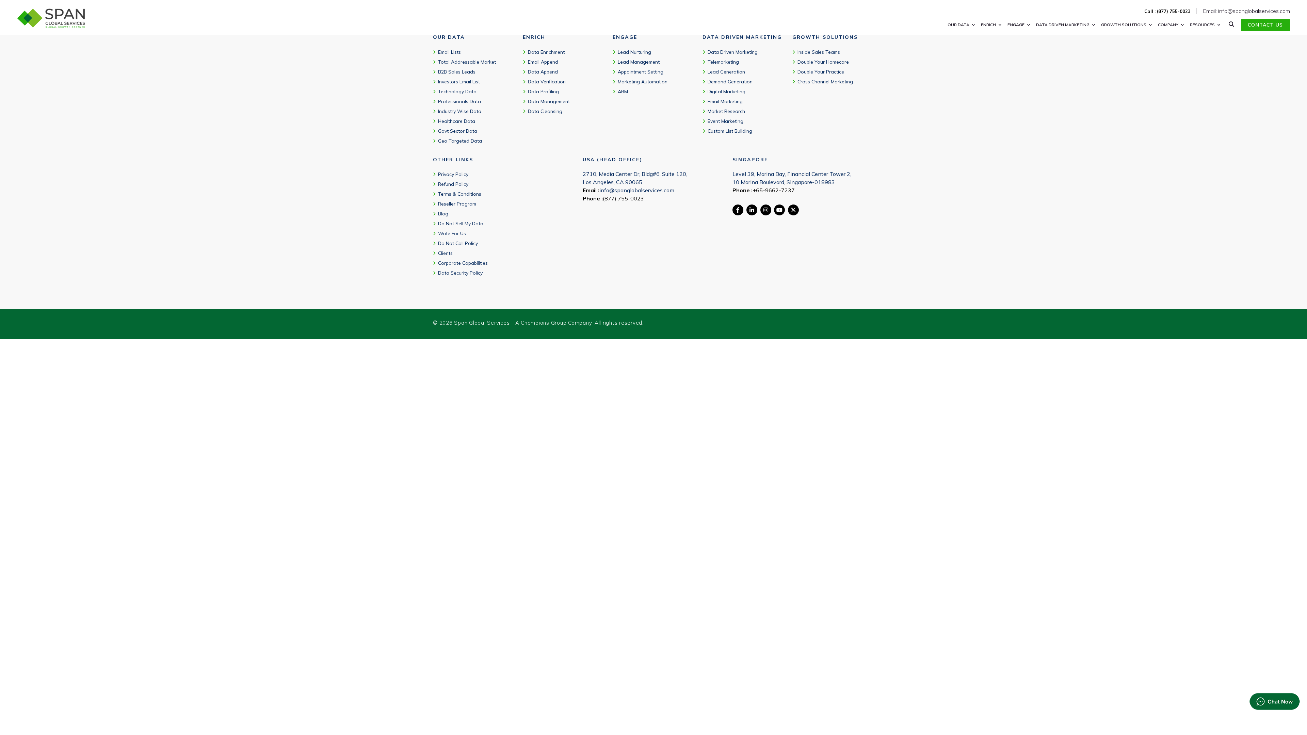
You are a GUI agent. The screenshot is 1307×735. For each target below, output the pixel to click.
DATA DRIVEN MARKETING (1063, 24)
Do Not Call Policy (458, 243)
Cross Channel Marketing (825, 82)
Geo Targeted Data (460, 141)
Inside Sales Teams (818, 52)
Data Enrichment (546, 52)
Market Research (726, 111)
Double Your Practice (820, 72)
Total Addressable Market (467, 62)
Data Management (549, 101)
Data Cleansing (545, 111)
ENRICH (988, 24)
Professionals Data (459, 101)
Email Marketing (725, 101)
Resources (1202, 24)
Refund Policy (453, 184)
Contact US (1265, 25)
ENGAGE (1015, 24)
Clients (445, 253)
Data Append (543, 72)
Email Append (543, 62)
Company (1168, 24)
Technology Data (457, 91)
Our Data (958, 24)
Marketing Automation (642, 82)
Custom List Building (730, 131)
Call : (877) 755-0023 (1167, 11)
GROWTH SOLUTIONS (1123, 24)
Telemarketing (723, 62)
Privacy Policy (453, 174)
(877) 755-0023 (623, 198)
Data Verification (547, 82)
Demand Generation (730, 82)
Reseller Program (457, 204)
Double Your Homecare (823, 62)
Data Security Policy (460, 273)
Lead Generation (726, 72)
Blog (443, 214)
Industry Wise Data (459, 111)
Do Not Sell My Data (460, 223)
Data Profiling (543, 91)
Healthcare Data (456, 121)
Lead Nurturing (634, 52)
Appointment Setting (640, 72)
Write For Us (452, 233)
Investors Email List (459, 82)
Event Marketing (725, 121)
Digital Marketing (726, 91)
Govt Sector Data (457, 131)
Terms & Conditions (459, 194)
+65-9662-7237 (774, 190)
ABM (623, 91)
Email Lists (449, 52)
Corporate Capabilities (463, 263)
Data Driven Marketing (733, 52)
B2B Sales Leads (456, 72)
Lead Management (639, 62)
